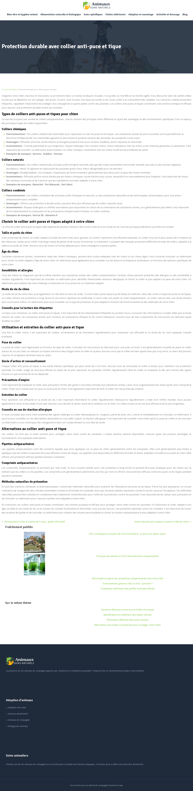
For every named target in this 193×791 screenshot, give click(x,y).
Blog (184, 14)
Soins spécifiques (93, 14)
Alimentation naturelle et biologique (60, 14)
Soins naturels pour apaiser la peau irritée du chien (161, 521)
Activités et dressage (168, 14)
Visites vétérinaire (115, 14)
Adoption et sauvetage (140, 14)
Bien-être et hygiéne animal (22, 14)
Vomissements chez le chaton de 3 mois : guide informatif (34, 521)
